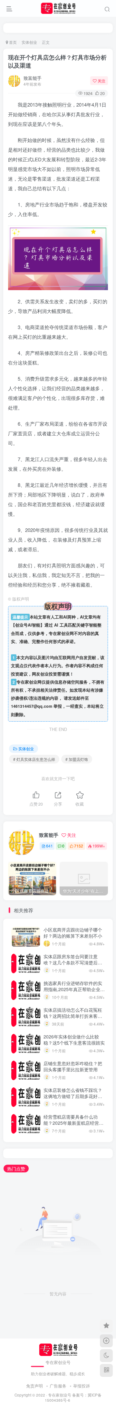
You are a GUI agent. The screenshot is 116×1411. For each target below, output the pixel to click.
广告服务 (58, 1386)
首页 (12, 42)
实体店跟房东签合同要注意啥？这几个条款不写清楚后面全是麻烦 (73, 962)
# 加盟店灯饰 (76, 759)
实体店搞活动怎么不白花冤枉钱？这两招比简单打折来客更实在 (73, 1016)
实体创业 (29, 42)
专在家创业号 (59, 1394)
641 (49, 845)
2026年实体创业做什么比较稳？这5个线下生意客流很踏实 (74, 1039)
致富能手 (33, 78)
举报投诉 (81, 1386)
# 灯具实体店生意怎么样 (34, 759)
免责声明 (34, 1386)
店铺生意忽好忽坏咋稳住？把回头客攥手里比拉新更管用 (73, 1066)
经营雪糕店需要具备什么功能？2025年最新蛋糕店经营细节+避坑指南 (73, 1122)
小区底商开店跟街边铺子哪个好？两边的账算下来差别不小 (73, 932)
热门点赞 (16, 1168)
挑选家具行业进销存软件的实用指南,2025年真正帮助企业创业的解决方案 (74, 989)
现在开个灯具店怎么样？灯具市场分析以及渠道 (57, 61)
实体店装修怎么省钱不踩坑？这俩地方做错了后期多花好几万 (73, 1096)
